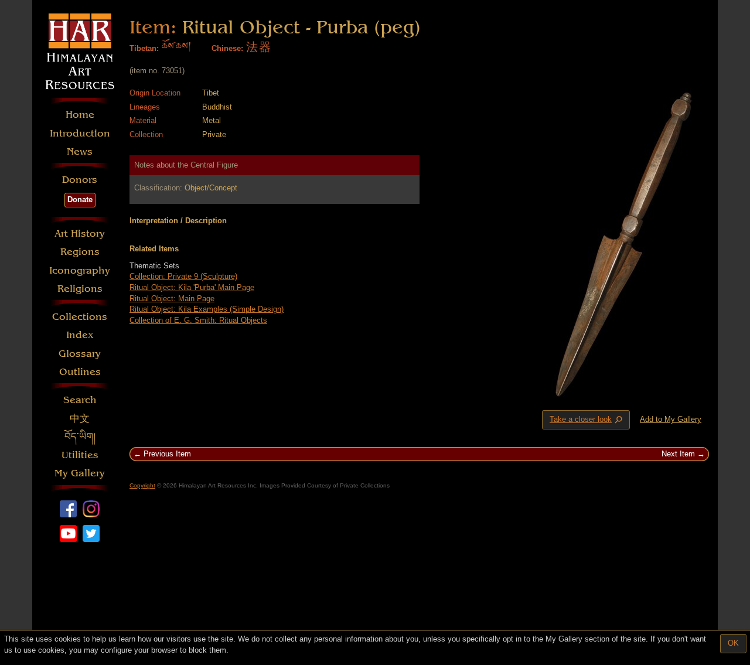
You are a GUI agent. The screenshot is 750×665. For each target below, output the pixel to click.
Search (80, 399)
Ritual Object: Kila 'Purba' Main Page (191, 287)
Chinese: (227, 48)
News (80, 151)
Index (80, 334)
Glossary (80, 353)
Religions (80, 288)
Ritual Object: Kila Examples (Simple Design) (206, 309)
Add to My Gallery (670, 419)
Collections (79, 316)
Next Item (678, 453)
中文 (80, 418)
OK (733, 643)
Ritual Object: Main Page (171, 298)
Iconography (79, 270)
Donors (79, 179)
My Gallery (79, 473)
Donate (80, 199)
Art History (79, 233)
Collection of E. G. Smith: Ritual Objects (198, 320)
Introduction (80, 133)
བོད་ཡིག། (80, 436)
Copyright (142, 485)
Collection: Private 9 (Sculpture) (183, 276)
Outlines (80, 371)
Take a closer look (587, 420)
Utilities (80, 455)
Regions (80, 251)
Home (80, 114)
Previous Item (167, 453)
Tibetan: (144, 48)
